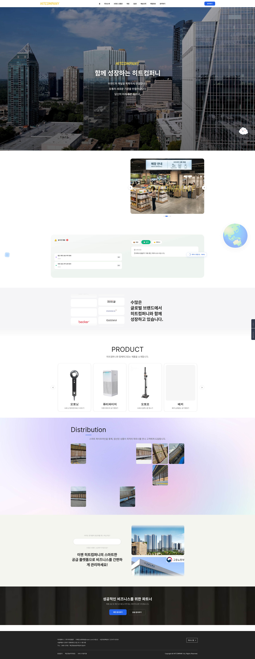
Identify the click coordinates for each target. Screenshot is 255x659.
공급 (135, 242)
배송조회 (143, 4)
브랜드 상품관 (118, 4)
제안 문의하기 (118, 612)
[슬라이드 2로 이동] (166, 216)
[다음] (204, 187)
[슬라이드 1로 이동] (164, 216)
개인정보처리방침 (70, 654)
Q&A (135, 4)
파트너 (157, 242)
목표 (128, 4)
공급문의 (60, 654)
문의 (146, 242)
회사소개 (107, 4)
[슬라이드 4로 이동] (170, 216)
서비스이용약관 (82, 654)
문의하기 (162, 4)
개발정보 (153, 4)
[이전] (130, 187)
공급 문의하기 (137, 612)
